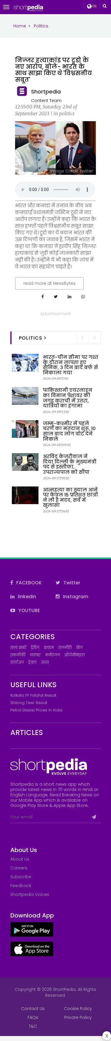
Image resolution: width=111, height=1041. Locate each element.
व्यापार (35, 655)
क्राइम (49, 647)
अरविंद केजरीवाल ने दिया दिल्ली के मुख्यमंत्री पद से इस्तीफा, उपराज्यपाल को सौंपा (69, 464)
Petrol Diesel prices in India (36, 710)
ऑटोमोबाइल (74, 655)
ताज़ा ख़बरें (18, 647)
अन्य (45, 662)
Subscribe (20, 877)
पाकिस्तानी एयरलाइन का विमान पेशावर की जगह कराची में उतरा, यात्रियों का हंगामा (67, 398)
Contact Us (33, 1009)
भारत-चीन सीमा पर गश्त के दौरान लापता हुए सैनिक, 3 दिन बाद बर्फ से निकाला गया (70, 365)
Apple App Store (71, 805)
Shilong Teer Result (28, 702)
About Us (19, 859)
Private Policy (78, 1017)
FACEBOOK (28, 582)
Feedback (20, 886)
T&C (33, 1026)
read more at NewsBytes (49, 283)
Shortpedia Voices (29, 894)
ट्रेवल (32, 662)
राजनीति (65, 647)
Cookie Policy (78, 1009)
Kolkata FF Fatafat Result (33, 695)
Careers (18, 868)
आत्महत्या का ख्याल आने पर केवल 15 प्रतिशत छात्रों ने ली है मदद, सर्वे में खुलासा (70, 497)
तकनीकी (17, 655)
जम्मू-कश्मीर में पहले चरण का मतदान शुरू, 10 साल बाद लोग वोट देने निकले (69, 431)
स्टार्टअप (17, 662)
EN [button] (93, 6)
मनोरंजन (52, 655)
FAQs (33, 1017)
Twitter (71, 582)
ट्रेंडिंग (35, 647)
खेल (79, 647)
